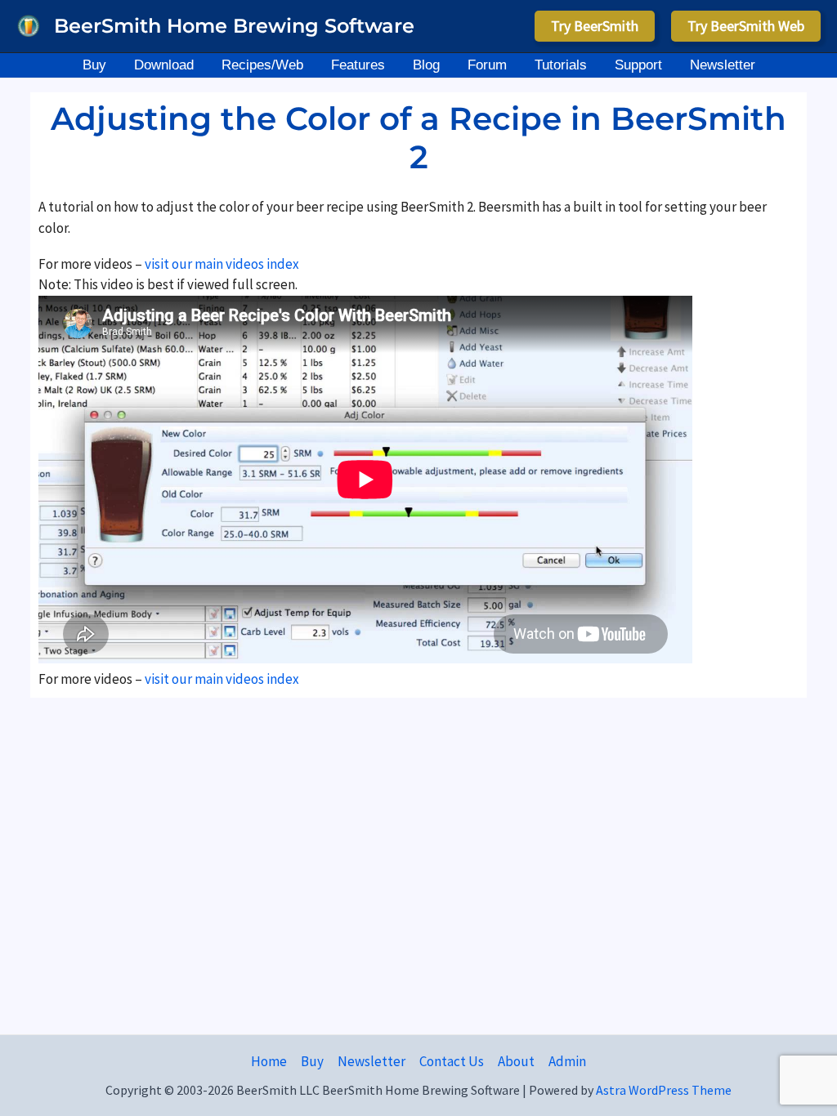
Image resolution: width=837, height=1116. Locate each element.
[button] (595, 26)
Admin (567, 1061)
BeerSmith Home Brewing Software (234, 26)
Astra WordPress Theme (664, 1090)
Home (269, 1061)
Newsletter (371, 1061)
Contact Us (451, 1061)
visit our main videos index (220, 264)
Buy (312, 1061)
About (516, 1061)
